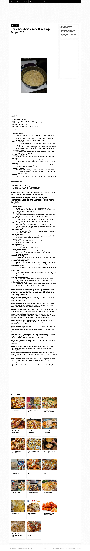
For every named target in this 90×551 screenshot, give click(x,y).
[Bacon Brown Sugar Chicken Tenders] (18, 423)
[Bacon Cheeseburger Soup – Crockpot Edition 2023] (18, 526)
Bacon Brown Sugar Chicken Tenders (16, 431)
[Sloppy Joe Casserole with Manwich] (49, 464)
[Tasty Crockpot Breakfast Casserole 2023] (49, 444)
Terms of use (68, 548)
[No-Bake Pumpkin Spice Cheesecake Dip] (18, 464)
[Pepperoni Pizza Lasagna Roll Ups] (34, 526)
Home (12, 1)
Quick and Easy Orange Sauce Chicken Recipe (49, 514)
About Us (62, 548)
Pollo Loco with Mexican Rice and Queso (17, 452)
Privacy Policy (56, 548)
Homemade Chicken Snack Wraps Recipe (49, 431)
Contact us (79, 548)
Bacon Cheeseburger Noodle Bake (32, 431)
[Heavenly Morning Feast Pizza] (34, 444)
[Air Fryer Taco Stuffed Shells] (34, 403)
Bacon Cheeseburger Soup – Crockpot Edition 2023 (17, 535)
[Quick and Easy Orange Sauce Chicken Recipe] (49, 506)
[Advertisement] (45, 13)
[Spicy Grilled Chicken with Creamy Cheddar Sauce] (49, 403)
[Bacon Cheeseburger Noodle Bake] (34, 423)
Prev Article (37, 36)
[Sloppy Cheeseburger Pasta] (34, 506)
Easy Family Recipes (13, 548)
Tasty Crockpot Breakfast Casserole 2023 (49, 452)
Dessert (32, 1)
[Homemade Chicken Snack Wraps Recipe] (49, 423)
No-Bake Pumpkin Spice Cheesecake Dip (17, 472)
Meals (18, 1)
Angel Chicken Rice (48, 492)
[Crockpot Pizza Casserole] (18, 403)
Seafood (46, 1)
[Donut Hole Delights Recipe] (18, 485)
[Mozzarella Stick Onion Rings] (34, 464)
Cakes (25, 1)
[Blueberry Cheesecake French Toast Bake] (34, 485)
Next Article (49, 36)
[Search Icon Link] (52, 1)
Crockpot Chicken (16, 513)
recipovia (30, 548)
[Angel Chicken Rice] (49, 485)
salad (39, 1)
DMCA (73, 548)
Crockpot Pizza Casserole (17, 410)
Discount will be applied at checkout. (68, 34)
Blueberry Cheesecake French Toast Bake (33, 493)
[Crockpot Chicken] (18, 506)
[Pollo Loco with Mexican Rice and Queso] (18, 444)
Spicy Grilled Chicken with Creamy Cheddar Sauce (49, 410)
